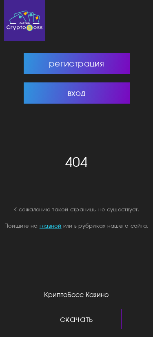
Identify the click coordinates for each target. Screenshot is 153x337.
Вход (77, 93)
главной (51, 226)
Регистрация (76, 63)
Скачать (76, 319)
